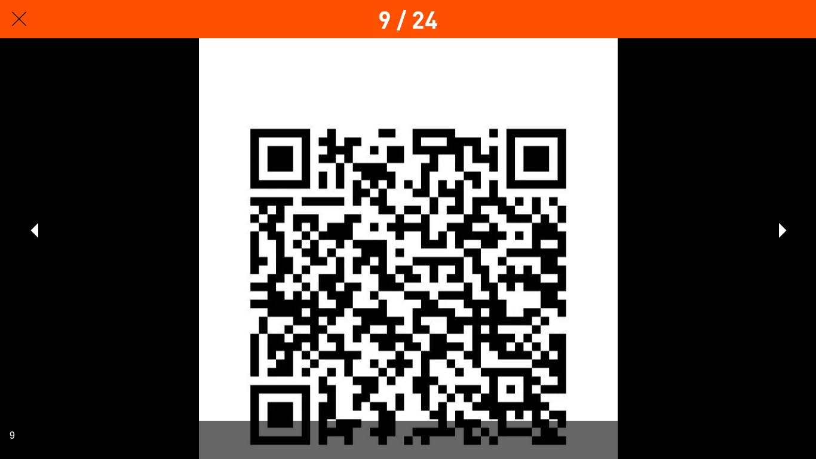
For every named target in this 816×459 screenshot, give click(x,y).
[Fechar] (19, 19)
